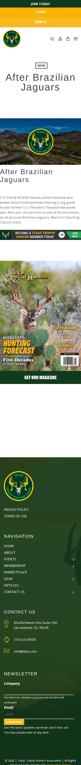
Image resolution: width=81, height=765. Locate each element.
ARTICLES (11, 585)
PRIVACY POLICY (16, 509)
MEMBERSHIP (15, 565)
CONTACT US (14, 591)
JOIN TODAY (40, 4)
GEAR (8, 578)
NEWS (41, 65)
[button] (76, 39)
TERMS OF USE (15, 516)
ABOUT (10, 552)
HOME (9, 546)
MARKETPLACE (15, 572)
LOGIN (40, 12)
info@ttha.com (25, 651)
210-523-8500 (25, 639)
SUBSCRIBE (14, 722)
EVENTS (40, 22)
